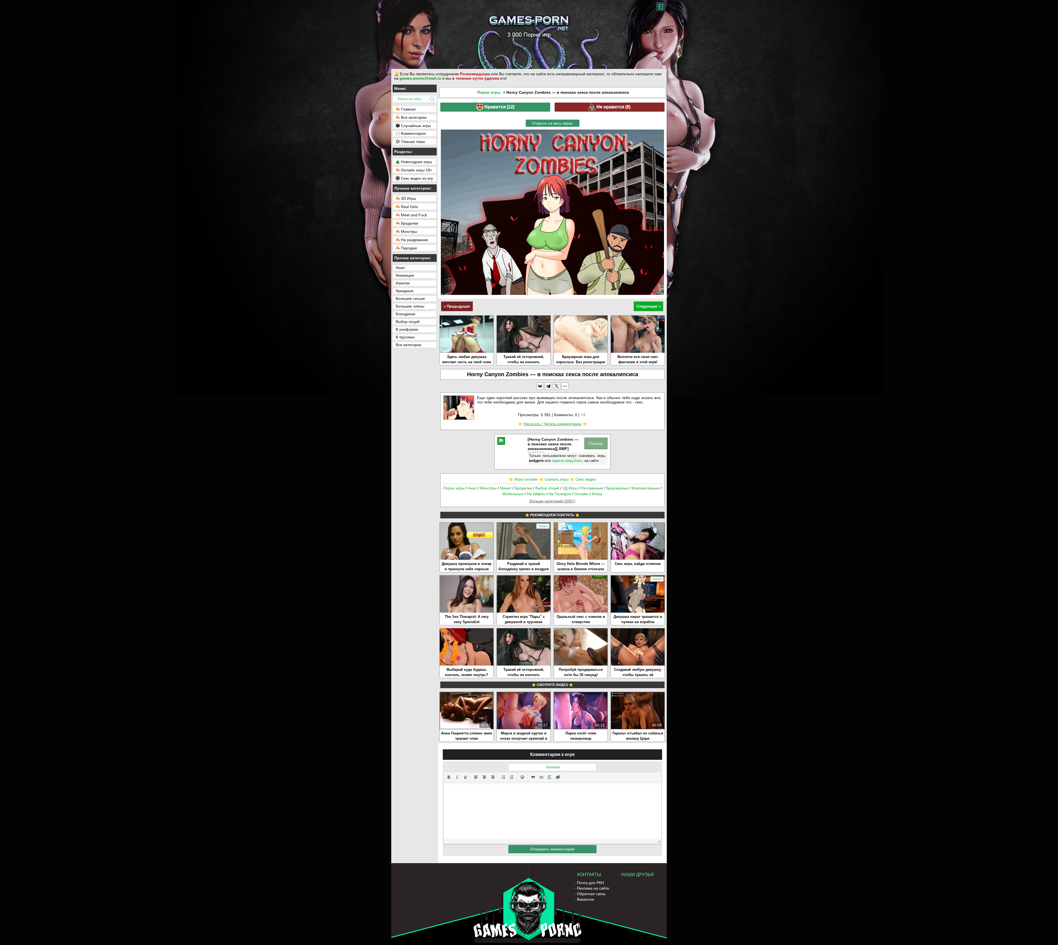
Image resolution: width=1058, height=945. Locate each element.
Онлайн (581, 494)
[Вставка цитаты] (533, 777)
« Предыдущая (457, 306)
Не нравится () (612, 106)
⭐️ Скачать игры (554, 479)
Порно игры (489, 92)
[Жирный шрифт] (449, 777)
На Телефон (560, 494)
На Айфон (536, 494)
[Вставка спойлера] (550, 777)
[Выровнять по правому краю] (492, 777)
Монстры (488, 488)
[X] (556, 386)
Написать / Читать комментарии (552, 424)
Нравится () (498, 106)
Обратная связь (591, 894)
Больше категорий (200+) (552, 501)
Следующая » (648, 306)
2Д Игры (570, 488)
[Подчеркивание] (465, 777)
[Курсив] (457, 777)
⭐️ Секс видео (583, 479)
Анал (472, 488)
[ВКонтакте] (540, 386)
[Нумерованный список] (512, 777)
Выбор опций (547, 488)
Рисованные (592, 488)
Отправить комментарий (552, 849)
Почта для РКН (590, 883)
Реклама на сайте (593, 888)
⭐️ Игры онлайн (523, 479)
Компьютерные (645, 488)
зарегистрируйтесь (567, 461)
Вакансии (585, 899)
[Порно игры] (529, 34)
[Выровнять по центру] (484, 777)
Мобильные (512, 494)
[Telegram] (548, 386)
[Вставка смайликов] (522, 777)
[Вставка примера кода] (541, 777)
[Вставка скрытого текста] (558, 777)
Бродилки (523, 488)
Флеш (597, 494)
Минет (505, 488)
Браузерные (617, 488)
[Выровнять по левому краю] (476, 777)
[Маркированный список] (503, 777)
